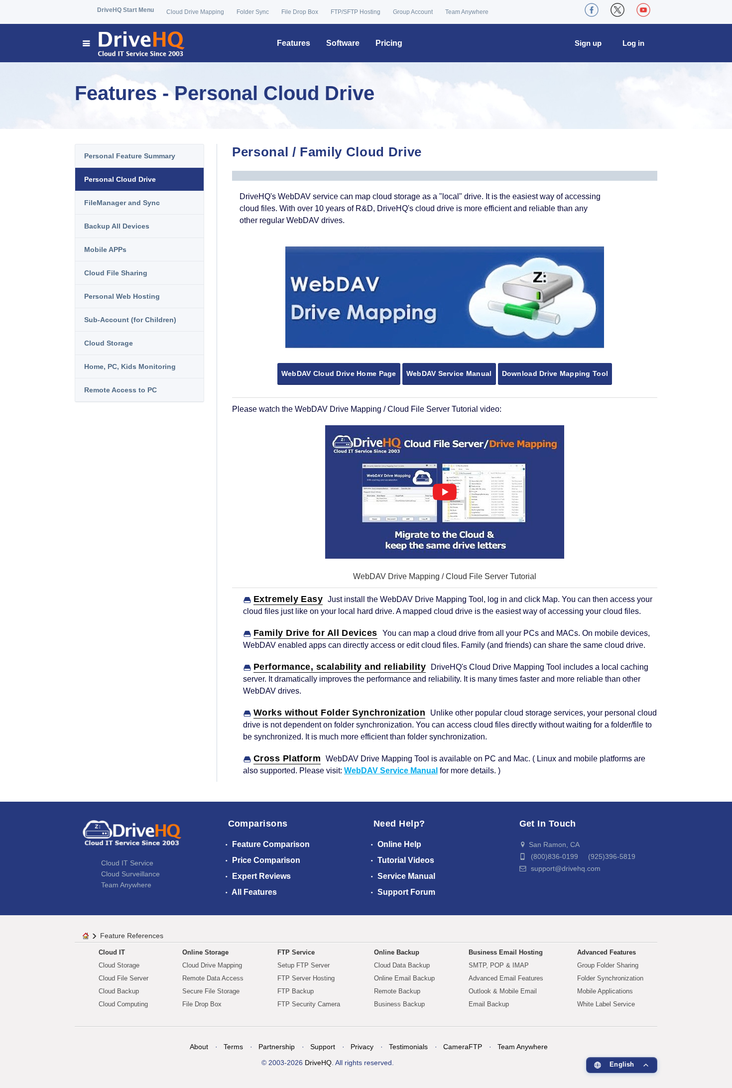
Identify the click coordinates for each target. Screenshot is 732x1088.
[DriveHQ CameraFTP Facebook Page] (592, 10)
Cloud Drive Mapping (195, 11)
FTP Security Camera (308, 1004)
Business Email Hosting (506, 952)
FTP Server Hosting (306, 978)
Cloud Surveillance (130, 874)
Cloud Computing (123, 1004)
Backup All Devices (116, 226)
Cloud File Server (123, 978)
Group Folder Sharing (607, 965)
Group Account (413, 11)
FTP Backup (295, 991)
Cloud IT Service (127, 863)
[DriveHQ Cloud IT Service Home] (134, 43)
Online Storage (205, 952)
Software (343, 43)
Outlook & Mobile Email (503, 991)
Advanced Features (606, 952)
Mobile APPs (105, 249)
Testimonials (408, 1047)
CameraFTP (462, 1047)
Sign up (588, 43)
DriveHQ (318, 1063)
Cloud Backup (119, 991)
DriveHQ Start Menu (125, 9)
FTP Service (296, 952)
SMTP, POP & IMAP (499, 965)
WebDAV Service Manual (449, 373)
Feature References (131, 936)
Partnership (276, 1047)
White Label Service (606, 1004)
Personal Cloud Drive (120, 179)
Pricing (388, 43)
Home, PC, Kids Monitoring (130, 366)
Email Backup (489, 1004)
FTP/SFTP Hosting (355, 11)
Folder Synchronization (610, 978)
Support (322, 1047)
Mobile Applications (605, 991)
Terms (233, 1047)
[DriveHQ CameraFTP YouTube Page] (643, 10)
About (199, 1047)
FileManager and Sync (122, 203)
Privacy (362, 1047)
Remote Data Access (213, 978)
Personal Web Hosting (122, 296)
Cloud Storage (108, 343)
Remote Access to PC (120, 390)
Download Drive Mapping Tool (555, 373)
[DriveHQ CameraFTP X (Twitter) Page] (617, 10)
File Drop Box (299, 11)
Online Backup (396, 952)
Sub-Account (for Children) (130, 320)
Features (293, 43)
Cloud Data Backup (402, 965)
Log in (633, 43)
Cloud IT (112, 952)
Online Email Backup (404, 978)
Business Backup (399, 1004)
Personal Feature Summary (129, 156)
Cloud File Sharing (115, 273)
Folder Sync (253, 11)
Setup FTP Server (303, 965)
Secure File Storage (211, 991)
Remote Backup (397, 991)
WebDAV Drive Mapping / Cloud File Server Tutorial (444, 576)
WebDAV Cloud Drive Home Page (338, 373)
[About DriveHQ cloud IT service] (132, 838)
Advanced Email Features (506, 978)
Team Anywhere (466, 11)
